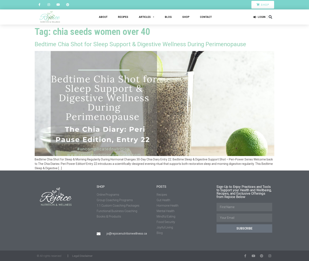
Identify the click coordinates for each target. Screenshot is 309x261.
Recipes (123, 17)
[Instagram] (49, 4)
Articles (145, 17)
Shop (185, 17)
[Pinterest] (67, 4)
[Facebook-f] (39, 4)
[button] (270, 17)
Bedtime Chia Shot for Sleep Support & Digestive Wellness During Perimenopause (140, 44)
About (103, 17)
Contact (206, 17)
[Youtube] (58, 4)
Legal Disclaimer (82, 255)
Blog (168, 17)
